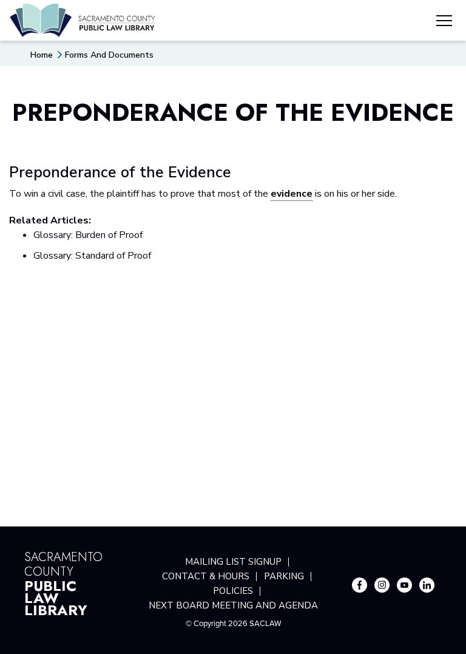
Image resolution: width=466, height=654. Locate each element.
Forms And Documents (109, 55)
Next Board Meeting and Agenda (233, 605)
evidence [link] (291, 193)
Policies (233, 591)
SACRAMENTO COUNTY (63, 582)
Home (41, 55)
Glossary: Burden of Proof (88, 235)
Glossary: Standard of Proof (92, 255)
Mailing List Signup (233, 562)
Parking (284, 576)
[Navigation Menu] (444, 22)
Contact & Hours (205, 576)
